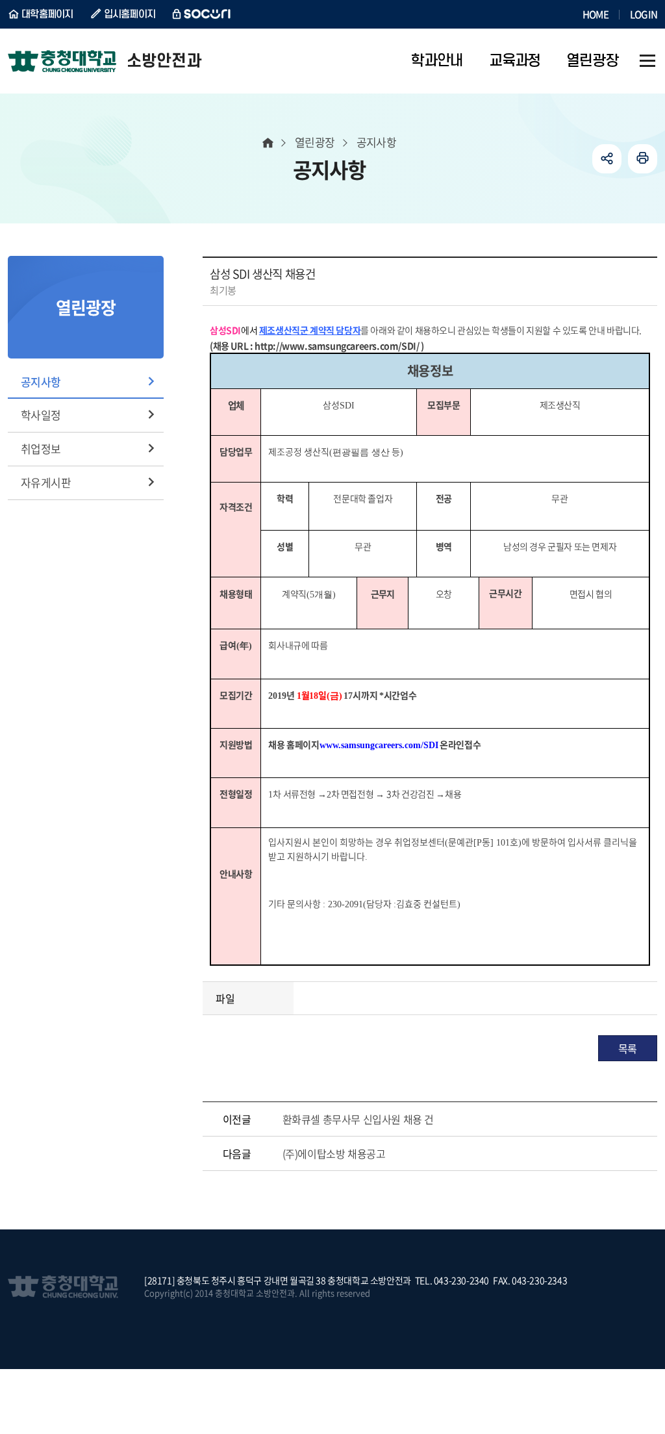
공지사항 (41, 381)
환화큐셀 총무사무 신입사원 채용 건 (358, 1119)
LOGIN (643, 14)
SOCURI (202, 14)
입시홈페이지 (130, 14)
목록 (627, 1048)
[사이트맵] (647, 61)
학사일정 (41, 415)
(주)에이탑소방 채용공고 (334, 1153)
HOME (596, 14)
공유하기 (606, 158)
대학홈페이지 (47, 14)
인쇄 (642, 158)
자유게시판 (46, 482)
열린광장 (315, 142)
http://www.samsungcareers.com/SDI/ (337, 345)
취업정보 (41, 448)
